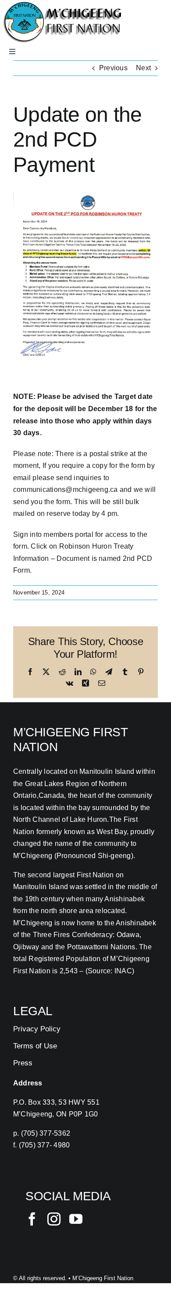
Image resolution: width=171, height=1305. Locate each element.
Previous (113, 68)
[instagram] (54, 1219)
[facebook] (32, 1219)
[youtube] (75, 1219)
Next (143, 68)
